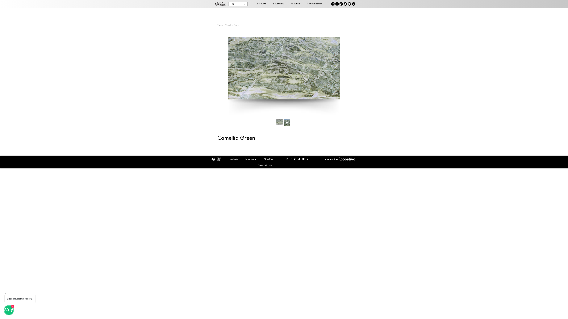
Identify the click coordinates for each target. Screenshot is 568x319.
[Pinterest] (353, 4)
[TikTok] (345, 4)
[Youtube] (349, 4)
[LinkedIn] (341, 4)
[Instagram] (333, 4)
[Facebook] (337, 4)
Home (220, 25)
